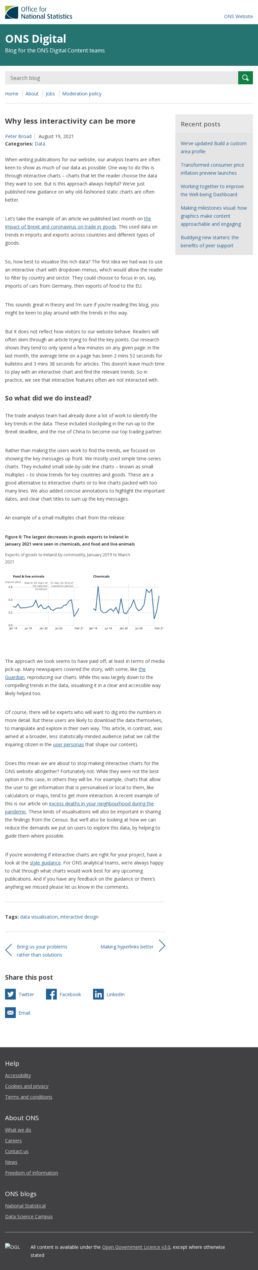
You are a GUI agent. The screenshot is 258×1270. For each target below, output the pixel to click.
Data (40, 143)
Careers (13, 1140)
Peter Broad (18, 136)
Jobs (50, 93)
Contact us (17, 1151)
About (32, 93)
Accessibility (18, 1075)
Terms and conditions (28, 1097)
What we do (18, 1130)
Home (11, 93)
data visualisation (39, 917)
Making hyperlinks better (127, 946)
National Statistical (25, 1205)
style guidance (45, 862)
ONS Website (238, 16)
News (11, 1162)
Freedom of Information (31, 1173)
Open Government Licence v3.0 (136, 1247)
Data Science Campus (29, 1216)
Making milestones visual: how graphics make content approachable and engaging (214, 216)
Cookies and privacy (26, 1086)
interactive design (79, 917)
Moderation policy (81, 93)
